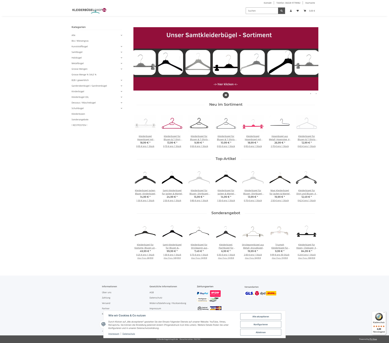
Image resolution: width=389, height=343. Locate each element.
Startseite (310, 2)
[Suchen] (281, 10)
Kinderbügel (78, 91)
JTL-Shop (373, 339)
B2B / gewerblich (80, 80)
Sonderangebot (225, 213)
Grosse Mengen (80, 68)
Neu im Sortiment (226, 104)
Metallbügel (78, 63)
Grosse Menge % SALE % (84, 74)
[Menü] (384, 313)
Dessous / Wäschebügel (84, 102)
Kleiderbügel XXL (80, 97)
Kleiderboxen (78, 113)
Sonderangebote (80, 119)
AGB (152, 292)
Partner (106, 308)
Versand (106, 303)
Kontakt (268, 2)
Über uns (106, 292)
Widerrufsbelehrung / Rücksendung (168, 303)
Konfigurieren (261, 324)
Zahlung (106, 297)
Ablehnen (261, 332)
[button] (290, 10)
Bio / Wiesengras (80, 40)
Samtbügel (77, 52)
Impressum (113, 333)
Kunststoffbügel (80, 46)
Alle (73, 35)
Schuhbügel (78, 108)
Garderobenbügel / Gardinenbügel (89, 85)
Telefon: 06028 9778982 (288, 2)
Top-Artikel (226, 159)
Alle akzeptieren (260, 316)
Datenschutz (128, 333)
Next (312, 186)
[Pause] (226, 95)
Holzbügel (77, 57)
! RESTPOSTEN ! (79, 125)
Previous (139, 186)
